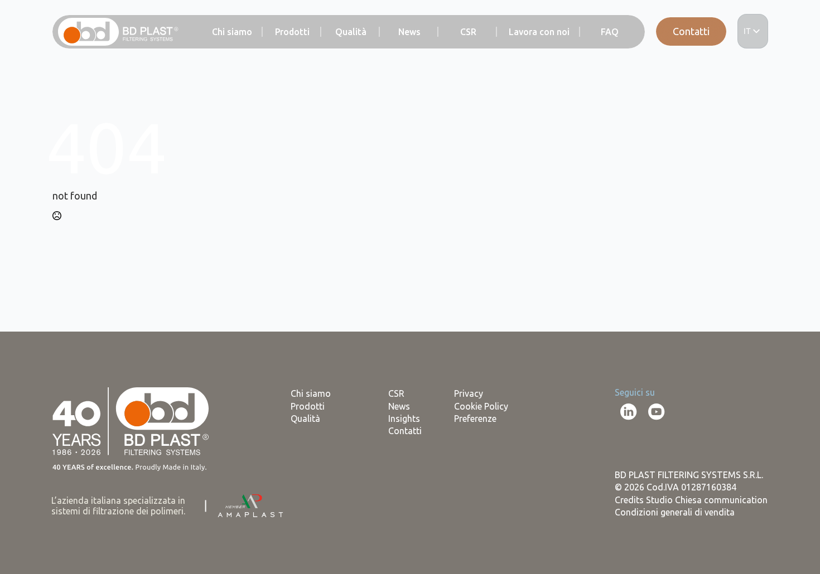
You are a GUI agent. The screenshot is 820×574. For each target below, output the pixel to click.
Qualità (350, 32)
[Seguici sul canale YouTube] (657, 412)
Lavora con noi (539, 32)
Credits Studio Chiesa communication (691, 500)
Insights (404, 419)
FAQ (610, 32)
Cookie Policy (481, 406)
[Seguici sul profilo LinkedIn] (629, 412)
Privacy (468, 393)
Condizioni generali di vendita (675, 512)
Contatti (691, 31)
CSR (468, 32)
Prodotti (292, 32)
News (409, 32)
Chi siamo (232, 32)
